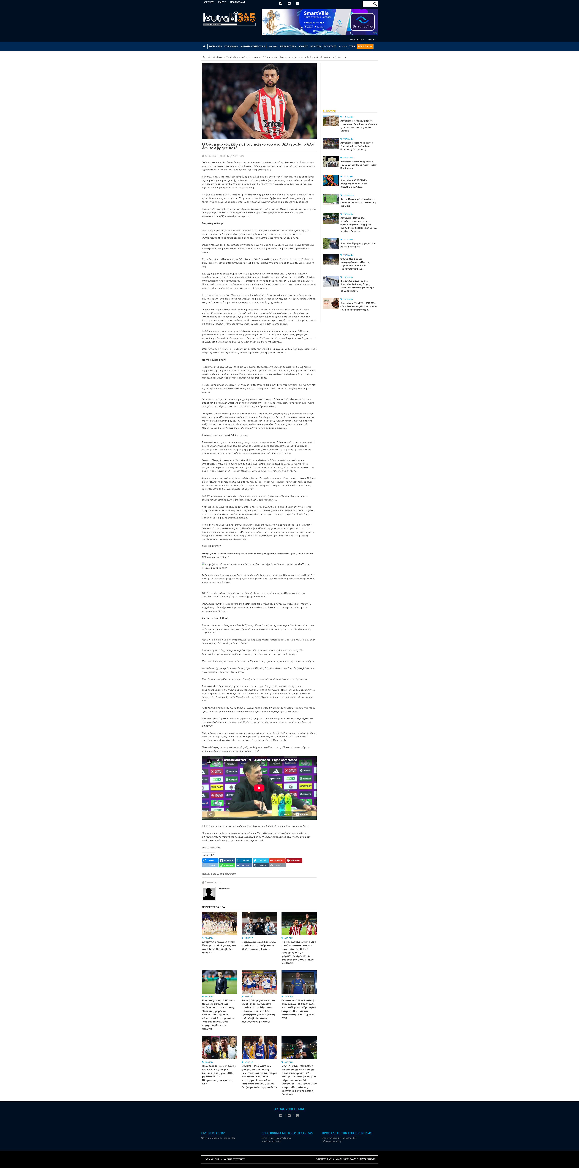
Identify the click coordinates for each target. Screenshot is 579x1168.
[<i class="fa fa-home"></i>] (204, 46)
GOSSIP (343, 46)
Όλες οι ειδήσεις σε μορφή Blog (218, 1137)
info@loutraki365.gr (272, 1141)
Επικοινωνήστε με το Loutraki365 (339, 1137)
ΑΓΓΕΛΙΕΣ (209, 2)
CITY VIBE (273, 46)
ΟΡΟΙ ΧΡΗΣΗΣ (212, 1159)
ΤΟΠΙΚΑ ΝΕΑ (215, 46)
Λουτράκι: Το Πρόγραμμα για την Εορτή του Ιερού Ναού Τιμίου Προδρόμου (358, 165)
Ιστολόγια (218, 57)
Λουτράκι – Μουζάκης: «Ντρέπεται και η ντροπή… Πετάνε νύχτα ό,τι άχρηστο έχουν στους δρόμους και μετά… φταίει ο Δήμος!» (358, 224)
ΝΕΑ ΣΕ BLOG (365, 46)
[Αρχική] (229, 18)
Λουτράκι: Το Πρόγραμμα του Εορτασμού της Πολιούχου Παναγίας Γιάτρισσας (356, 146)
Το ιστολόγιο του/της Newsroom (243, 57)
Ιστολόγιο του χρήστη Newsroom (219, 873)
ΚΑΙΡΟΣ (222, 2)
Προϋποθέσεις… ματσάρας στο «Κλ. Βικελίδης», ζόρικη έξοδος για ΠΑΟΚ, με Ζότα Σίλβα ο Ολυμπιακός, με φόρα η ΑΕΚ (219, 1074)
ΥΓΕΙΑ (352, 46)
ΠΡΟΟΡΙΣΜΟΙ (357, 39)
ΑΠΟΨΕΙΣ (303, 46)
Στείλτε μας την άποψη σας (276, 1137)
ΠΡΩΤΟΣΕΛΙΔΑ (237, 2)
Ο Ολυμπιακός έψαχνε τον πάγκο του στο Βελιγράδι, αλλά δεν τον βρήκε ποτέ (258, 146)
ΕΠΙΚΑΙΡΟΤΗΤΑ (288, 46)
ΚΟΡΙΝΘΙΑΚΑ (231, 46)
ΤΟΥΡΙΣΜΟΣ (330, 46)
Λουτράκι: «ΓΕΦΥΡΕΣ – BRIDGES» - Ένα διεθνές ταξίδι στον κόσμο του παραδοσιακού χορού (358, 306)
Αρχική (206, 57)
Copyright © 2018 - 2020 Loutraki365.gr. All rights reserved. (346, 1158)
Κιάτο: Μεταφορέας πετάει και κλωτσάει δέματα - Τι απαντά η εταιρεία (358, 202)
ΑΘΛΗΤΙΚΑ (315, 46)
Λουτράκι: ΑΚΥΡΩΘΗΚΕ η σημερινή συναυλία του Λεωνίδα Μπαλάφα (353, 183)
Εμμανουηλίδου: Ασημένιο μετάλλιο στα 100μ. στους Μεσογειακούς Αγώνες (259, 945)
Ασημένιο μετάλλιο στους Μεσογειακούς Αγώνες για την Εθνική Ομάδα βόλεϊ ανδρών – (219, 947)
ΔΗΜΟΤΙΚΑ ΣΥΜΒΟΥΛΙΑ (252, 46)
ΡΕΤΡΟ (371, 39)
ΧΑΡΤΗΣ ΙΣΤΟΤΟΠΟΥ (234, 1159)
